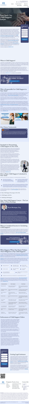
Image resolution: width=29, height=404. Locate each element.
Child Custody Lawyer (15, 387)
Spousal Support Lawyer (16, 388)
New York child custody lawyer (13, 95)
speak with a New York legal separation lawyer (9, 35)
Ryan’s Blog (19, 5)
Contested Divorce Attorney (16, 383)
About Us (26, 3)
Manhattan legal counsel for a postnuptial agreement (9, 104)
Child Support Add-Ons (7, 195)
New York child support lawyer (13, 40)
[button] (28, 6)
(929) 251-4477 (10, 46)
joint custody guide (15, 189)
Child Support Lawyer (15, 386)
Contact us (26, 5)
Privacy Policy (18, 399)
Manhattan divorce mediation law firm (19, 361)
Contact (7, 387)
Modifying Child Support (7, 197)
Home (12, 3)
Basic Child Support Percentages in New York (11, 192)
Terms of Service (22, 399)
